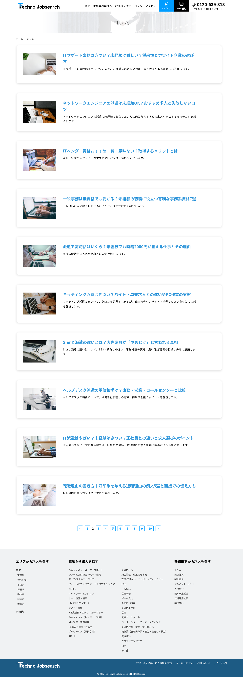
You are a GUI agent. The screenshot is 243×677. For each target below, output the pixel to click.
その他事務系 (128, 607)
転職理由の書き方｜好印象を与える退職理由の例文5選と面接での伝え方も (129, 486)
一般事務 (126, 588)
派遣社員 (179, 574)
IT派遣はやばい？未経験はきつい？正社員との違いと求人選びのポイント (128, 438)
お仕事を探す (123, 6)
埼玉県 (20, 589)
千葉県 (20, 584)
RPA (124, 645)
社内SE (72, 588)
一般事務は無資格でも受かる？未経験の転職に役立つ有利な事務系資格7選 (129, 198)
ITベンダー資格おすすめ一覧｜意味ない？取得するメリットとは (120, 151)
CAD (124, 584)
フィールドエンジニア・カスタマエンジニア (92, 584)
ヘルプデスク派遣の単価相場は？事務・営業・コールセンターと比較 (124, 390)
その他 (20, 612)
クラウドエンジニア (132, 641)
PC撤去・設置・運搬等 (80, 626)
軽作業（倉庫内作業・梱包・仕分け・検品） (145, 631)
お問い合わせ (204, 663)
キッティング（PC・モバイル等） (86, 617)
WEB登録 (181, 8)
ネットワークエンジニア (81, 593)
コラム (138, 6)
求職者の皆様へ (102, 6)
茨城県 (20, 603)
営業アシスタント (131, 617)
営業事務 (126, 593)
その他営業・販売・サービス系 (138, 626)
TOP (87, 6)
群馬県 (20, 598)
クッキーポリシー (185, 663)
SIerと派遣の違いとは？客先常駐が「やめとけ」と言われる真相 (120, 342)
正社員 (177, 569)
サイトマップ (220, 663)
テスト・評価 (75, 607)
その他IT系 (127, 569)
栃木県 (20, 594)
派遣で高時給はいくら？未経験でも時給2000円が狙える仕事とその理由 (127, 246)
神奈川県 (22, 579)
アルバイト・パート (184, 584)
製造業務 (126, 636)
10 (150, 528)
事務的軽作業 (128, 603)
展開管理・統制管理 (79, 622)
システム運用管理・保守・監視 (85, 574)
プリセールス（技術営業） (82, 631)
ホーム (19, 38)
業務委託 (179, 603)
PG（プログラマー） (79, 603)
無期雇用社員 (181, 598)
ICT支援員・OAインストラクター (86, 612)
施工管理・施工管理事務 (134, 574)
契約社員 (179, 579)
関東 (18, 570)
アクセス (150, 6)
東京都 (20, 575)
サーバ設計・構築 (78, 598)
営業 (124, 612)
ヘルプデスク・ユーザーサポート (86, 569)
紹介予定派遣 (181, 593)
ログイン (166, 8)
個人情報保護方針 (164, 663)
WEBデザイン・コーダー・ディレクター (142, 579)
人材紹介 (179, 588)
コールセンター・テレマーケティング (141, 622)
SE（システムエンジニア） (83, 579)
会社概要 (148, 663)
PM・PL (73, 636)
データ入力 (127, 598)
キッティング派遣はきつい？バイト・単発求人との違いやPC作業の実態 (127, 294)
